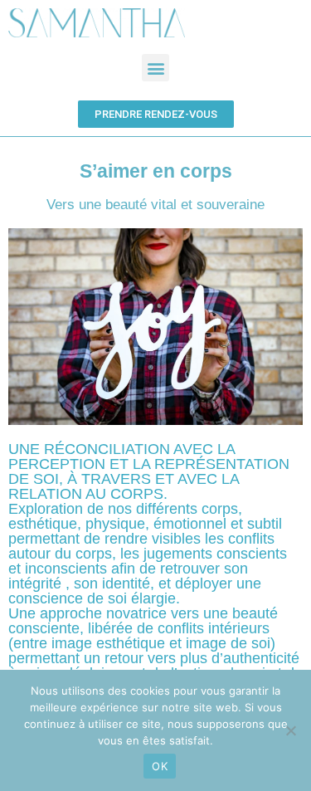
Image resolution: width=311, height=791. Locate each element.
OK (160, 766)
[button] (155, 67)
